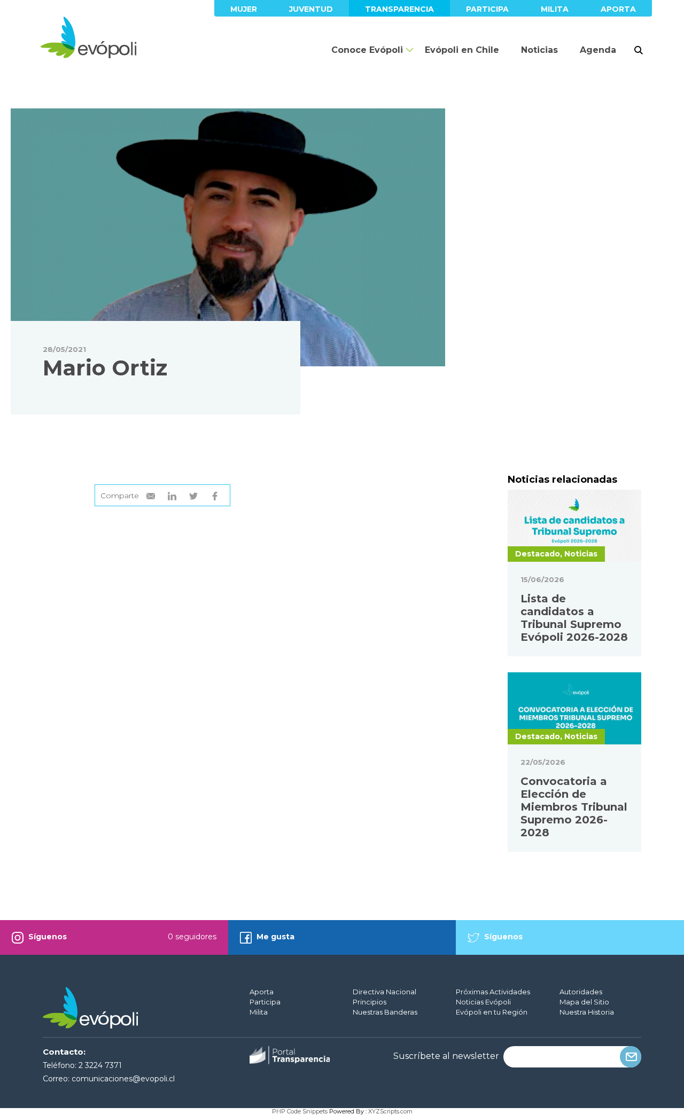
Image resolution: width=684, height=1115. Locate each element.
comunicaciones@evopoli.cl (123, 1078)
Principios (369, 1002)
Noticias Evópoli (483, 1002)
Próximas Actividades (493, 991)
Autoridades (580, 991)
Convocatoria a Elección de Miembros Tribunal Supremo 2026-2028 (573, 807)
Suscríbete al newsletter (446, 1056)
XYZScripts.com (390, 1111)
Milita (555, 9)
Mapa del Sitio (584, 1002)
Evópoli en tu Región (491, 1012)
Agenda (598, 50)
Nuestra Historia (586, 1012)
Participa (487, 9)
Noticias (539, 50)
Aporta (618, 9)
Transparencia (399, 9)
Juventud (311, 9)
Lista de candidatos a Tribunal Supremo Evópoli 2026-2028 (574, 617)
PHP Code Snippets (300, 1111)
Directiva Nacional (384, 991)
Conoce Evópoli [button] (367, 50)
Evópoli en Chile (462, 50)
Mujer (243, 9)
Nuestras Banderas (385, 1012)
